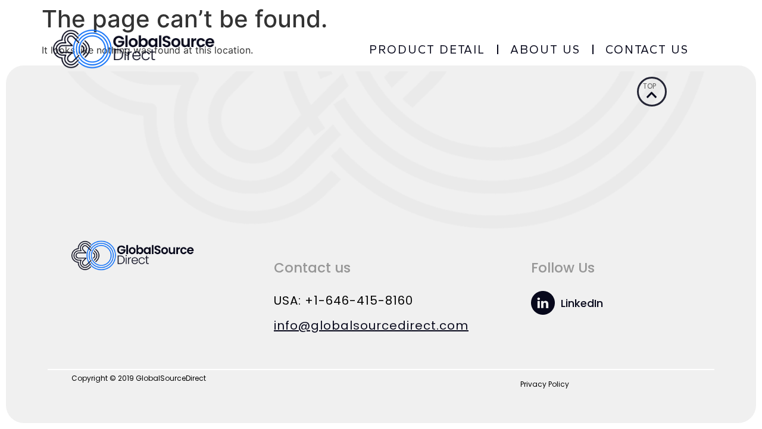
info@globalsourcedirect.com (371, 325)
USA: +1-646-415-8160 (343, 300)
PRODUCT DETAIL (427, 49)
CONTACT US (647, 49)
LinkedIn (582, 303)
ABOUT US (545, 49)
